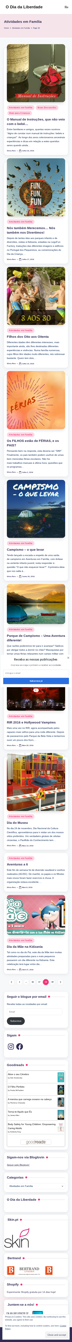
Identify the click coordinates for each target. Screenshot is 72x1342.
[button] (36, 659)
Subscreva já (36, 680)
